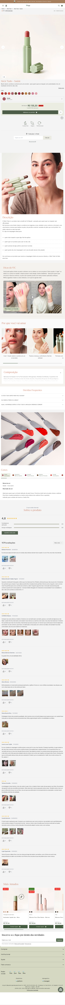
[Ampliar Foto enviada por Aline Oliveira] (5, 693)
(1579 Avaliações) (9, 10)
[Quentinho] (22, 93)
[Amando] (19, 93)
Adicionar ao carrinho (29, 112)
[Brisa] (4, 912)
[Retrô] (32, 93)
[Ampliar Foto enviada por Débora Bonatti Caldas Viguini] (5, 595)
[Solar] (26, 93)
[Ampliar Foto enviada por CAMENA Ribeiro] (5, 632)
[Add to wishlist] (61, 112)
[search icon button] (59, 5)
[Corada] (9, 93)
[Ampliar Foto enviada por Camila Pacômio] (5, 831)
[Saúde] (12, 93)
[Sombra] (29, 93)
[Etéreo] (6, 912)
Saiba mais (61, 88)
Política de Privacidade (19, 943)
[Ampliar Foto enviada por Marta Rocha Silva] (5, 724)
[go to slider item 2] (52, 929)
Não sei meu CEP (32, 141)
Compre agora (14, 926)
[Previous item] (3, 47)
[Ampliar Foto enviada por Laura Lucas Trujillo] (5, 763)
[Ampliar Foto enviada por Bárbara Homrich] (5, 558)
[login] (6, 5)
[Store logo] (32, 5)
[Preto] (31, 912)
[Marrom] (30, 912)
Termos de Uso (28, 943)
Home (3, 8)
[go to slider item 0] (13, 929)
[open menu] (3, 5)
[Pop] (36, 93)
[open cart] (62, 5)
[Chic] (5, 93)
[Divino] (2, 93)
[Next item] (62, 47)
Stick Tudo (9, 8)
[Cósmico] (7, 912)
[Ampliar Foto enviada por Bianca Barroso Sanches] (5, 662)
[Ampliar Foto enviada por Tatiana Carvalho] (5, 798)
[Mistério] (16, 93)
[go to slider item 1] (33, 929)
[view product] (15, 900)
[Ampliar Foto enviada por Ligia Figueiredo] (5, 862)
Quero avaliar (9, 533)
